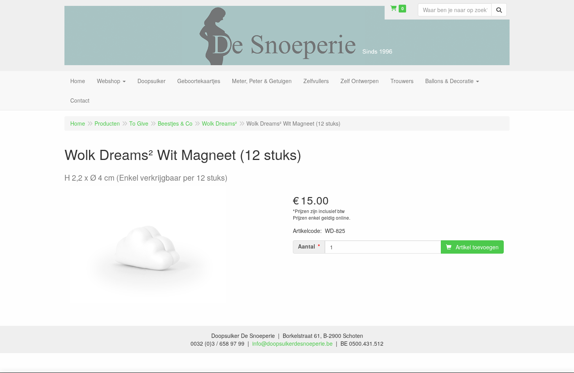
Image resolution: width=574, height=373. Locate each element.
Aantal (306, 246)
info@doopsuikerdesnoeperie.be (292, 343)
